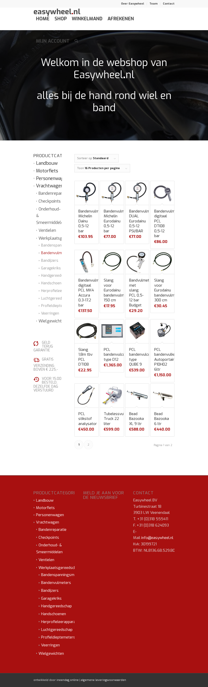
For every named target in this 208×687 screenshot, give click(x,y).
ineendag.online (68, 680)
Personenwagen (52, 178)
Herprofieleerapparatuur (61, 290)
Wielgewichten (52, 321)
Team (153, 4)
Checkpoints (50, 201)
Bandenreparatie (54, 193)
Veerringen (50, 313)
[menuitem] (132, 4)
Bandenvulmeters (56, 253)
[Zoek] (76, 41)
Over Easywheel (132, 4)
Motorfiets (47, 171)
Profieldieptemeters (58, 305)
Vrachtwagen (49, 186)
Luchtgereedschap (56, 298)
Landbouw (47, 163)
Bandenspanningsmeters (62, 245)
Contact (169, 4)
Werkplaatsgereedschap (61, 238)
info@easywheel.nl (157, 537)
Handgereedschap (56, 275)
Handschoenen (53, 283)
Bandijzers (49, 260)
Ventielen (47, 230)
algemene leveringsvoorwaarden (103, 680)
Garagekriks (51, 268)
